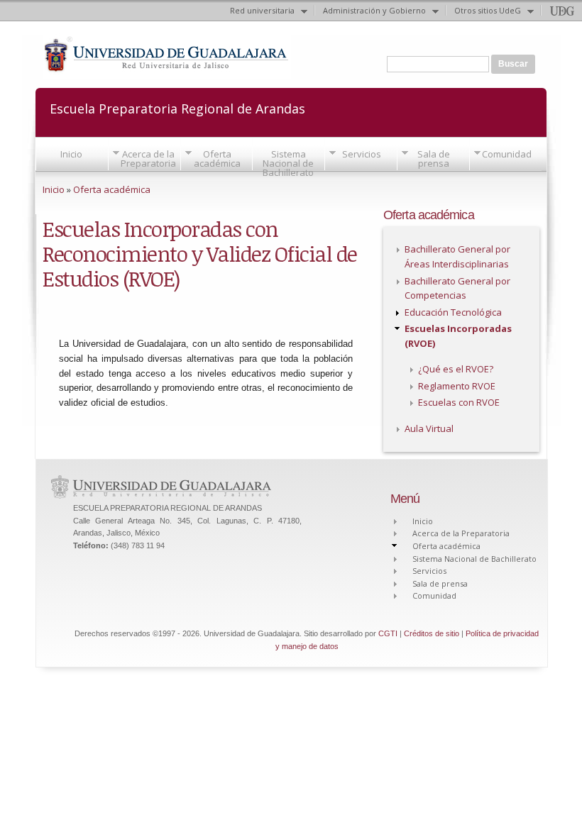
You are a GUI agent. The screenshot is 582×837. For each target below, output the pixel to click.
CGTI (387, 633)
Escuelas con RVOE (459, 402)
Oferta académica (217, 159)
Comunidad (507, 154)
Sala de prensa (433, 159)
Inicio (71, 154)
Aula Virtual (429, 428)
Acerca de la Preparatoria (148, 159)
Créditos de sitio (431, 633)
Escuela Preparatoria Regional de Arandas (177, 107)
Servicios (361, 154)
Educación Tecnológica (453, 312)
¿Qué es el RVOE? (455, 368)
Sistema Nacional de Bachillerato (288, 163)
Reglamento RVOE (456, 385)
